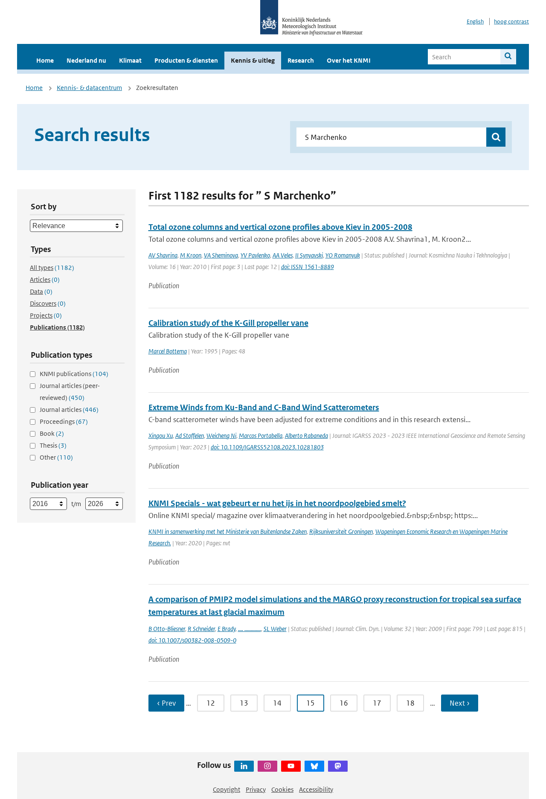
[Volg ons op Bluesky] (314, 766)
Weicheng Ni (221, 435)
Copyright (226, 789)
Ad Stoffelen (189, 435)
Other (56, 457)
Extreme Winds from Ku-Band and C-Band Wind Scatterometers (263, 407)
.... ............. (249, 629)
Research (301, 60)
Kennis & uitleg (253, 60)
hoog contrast (511, 21)
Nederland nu (86, 60)
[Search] (508, 56)
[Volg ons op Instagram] (267, 766)
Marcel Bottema (167, 351)
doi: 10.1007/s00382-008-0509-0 (192, 640)
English (475, 21)
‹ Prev (166, 703)
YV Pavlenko (255, 255)
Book (52, 433)
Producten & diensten (186, 60)
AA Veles (283, 255)
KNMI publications (74, 374)
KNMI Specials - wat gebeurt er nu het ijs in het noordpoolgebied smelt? (277, 503)
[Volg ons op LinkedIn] (244, 766)
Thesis (53, 445)
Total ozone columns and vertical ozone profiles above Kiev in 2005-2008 (280, 227)
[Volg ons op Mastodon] (337, 766)
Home (45, 60)
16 (344, 703)
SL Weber (275, 629)
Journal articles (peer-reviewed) (70, 392)
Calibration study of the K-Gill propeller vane (228, 323)
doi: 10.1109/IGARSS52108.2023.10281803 (267, 447)
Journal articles (69, 409)
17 (377, 703)
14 (277, 703)
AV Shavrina (162, 255)
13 (244, 703)
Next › (460, 703)
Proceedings (64, 421)
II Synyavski (309, 255)
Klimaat (130, 60)
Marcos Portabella (260, 435)
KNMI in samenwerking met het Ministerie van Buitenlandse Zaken (227, 531)
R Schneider (201, 629)
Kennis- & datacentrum (89, 88)
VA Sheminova (221, 255)
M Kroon (190, 255)
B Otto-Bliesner (166, 629)
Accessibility (316, 789)
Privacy (256, 789)
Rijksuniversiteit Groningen (341, 531)
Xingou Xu (160, 435)
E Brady (226, 629)
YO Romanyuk (342, 255)
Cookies (282, 789)
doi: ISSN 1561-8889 (307, 267)
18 (410, 703)
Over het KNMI (349, 60)
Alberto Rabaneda (306, 435)
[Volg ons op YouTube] (290, 766)
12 (210, 703)
